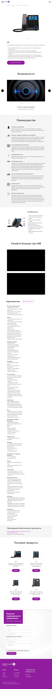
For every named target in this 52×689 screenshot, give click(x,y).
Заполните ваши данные (11, 625)
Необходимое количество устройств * (14, 636)
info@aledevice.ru (30, 672)
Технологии (16, 676)
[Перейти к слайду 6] (26, 103)
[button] (16, 63)
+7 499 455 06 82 (30, 670)
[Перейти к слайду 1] (21, 103)
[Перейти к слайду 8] (28, 103)
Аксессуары (16, 674)
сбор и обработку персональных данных (21, 650)
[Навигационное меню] (50, 2)
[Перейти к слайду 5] (25, 103)
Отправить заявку (11, 653)
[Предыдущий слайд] (9, 23)
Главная (8, 5)
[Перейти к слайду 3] (23, 103)
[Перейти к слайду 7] (27, 103)
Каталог (13, 5)
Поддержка (27, 674)
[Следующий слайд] (42, 23)
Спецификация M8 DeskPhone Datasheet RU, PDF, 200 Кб (18, 531)
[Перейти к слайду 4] (24, 103)
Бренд (4, 674)
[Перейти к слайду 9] (29, 103)
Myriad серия (25, 5)
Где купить (5, 676)
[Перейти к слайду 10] (30, 103)
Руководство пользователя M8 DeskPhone (15, 534)
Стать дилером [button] (28, 676)
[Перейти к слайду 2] (22, 103)
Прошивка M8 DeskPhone (12, 532)
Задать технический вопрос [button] (28, 301)
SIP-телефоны (18, 5)
